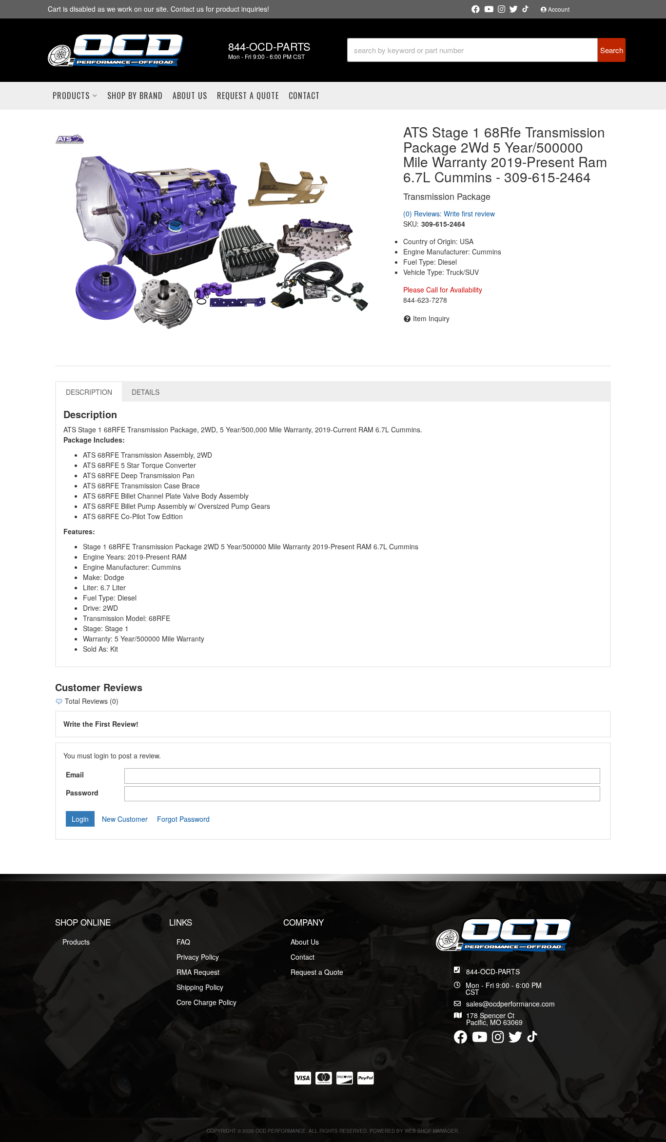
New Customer (125, 819)
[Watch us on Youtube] (488, 9)
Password (82, 792)
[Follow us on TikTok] (525, 8)
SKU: (411, 224)
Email (75, 774)
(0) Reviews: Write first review (449, 213)
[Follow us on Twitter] (513, 9)
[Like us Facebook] (475, 9)
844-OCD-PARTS (493, 971)
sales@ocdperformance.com (510, 1003)
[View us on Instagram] (501, 9)
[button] (486, 50)
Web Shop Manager (431, 1130)
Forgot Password (183, 819)
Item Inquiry (431, 318)
